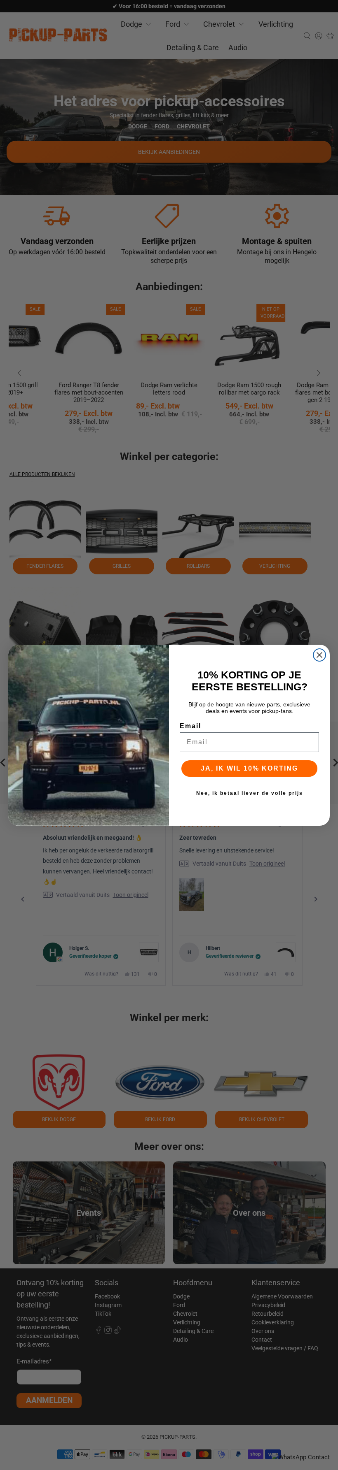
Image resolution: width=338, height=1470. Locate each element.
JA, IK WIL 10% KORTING (249, 768)
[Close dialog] (319, 655)
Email (190, 725)
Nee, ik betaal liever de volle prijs (249, 793)
